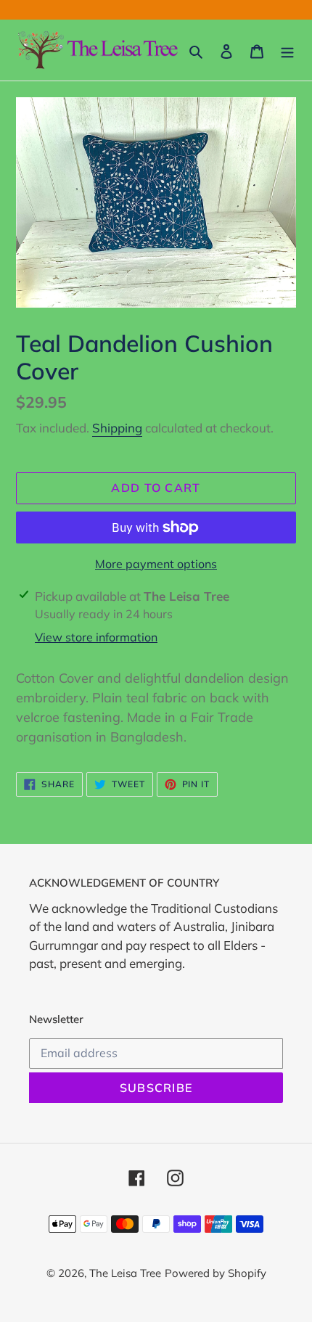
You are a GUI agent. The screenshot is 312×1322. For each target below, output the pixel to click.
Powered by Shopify (215, 1273)
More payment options (156, 564)
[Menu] (287, 50)
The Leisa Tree (125, 1273)
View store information (96, 637)
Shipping (117, 427)
